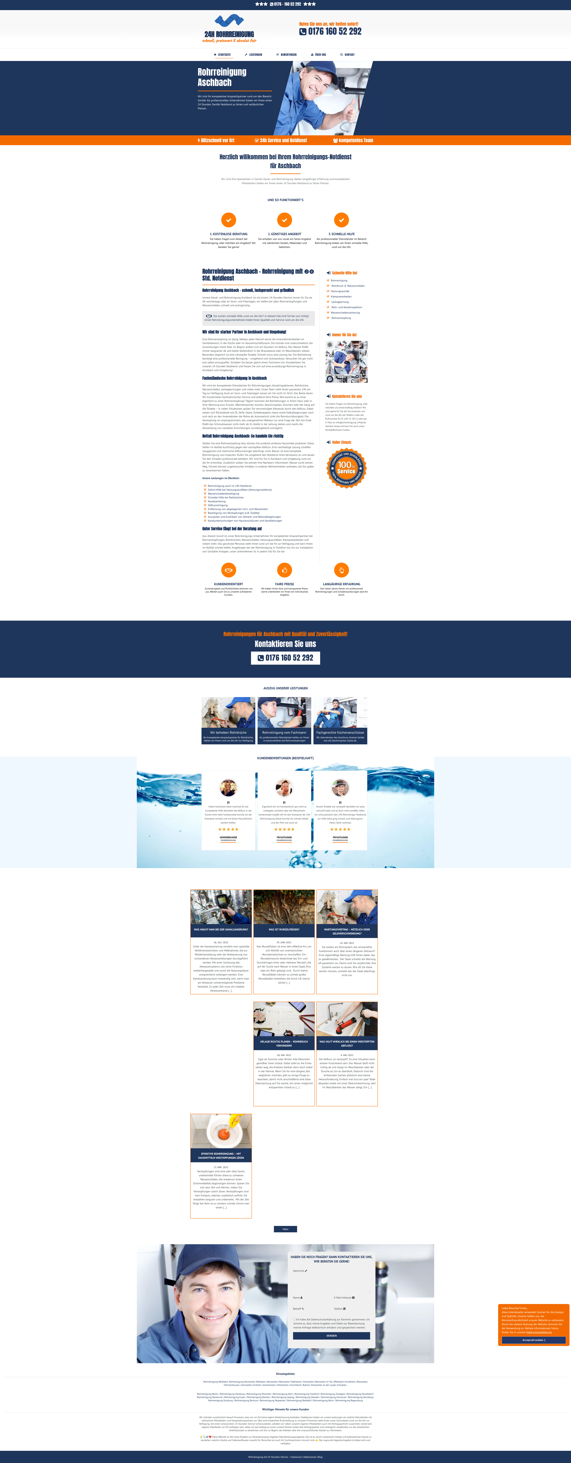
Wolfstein (261, 1381)
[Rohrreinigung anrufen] (285, 1461)
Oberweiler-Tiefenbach (290, 1381)
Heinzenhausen (232, 1384)
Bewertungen (289, 55)
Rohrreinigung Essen (234, 1397)
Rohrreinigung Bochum (246, 1400)
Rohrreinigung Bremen (258, 1397)
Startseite (224, 55)
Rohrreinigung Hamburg (232, 1393)
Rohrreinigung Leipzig (283, 1397)
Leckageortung (340, 302)
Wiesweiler (361, 1381)
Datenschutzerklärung (539, 1332)
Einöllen (257, 1384)
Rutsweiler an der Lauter (323, 1384)
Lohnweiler (246, 1384)
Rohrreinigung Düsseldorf (360, 1393)
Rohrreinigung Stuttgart (333, 1393)
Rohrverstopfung (341, 318)
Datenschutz (309, 1456)
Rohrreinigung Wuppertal (272, 1400)
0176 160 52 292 (333, 31)
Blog (320, 1456)
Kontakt (350, 55)
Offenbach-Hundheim (344, 1381)
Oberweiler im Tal (323, 1381)
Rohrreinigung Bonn (323, 1400)
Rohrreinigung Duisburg (220, 1400)
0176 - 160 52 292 (287, 4)
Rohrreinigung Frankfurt (307, 1393)
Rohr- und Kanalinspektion (347, 307)
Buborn (306, 1384)
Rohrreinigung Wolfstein (215, 1381)
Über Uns (320, 55)
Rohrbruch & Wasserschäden (348, 285)
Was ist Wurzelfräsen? (284, 929)
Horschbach (296, 1384)
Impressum (296, 1456)
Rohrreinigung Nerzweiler (242, 1381)
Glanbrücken (268, 1384)
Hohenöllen (282, 1384)
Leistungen (255, 55)
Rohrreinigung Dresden (307, 1397)
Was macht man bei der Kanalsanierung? (221, 929)
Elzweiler (341, 1384)
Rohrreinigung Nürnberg (360, 1397)
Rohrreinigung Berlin (207, 1393)
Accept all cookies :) (534, 1340)
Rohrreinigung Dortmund (209, 1397)
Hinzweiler (308, 1381)
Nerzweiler (272, 1381)
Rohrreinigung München (258, 1393)
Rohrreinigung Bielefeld (299, 1400)
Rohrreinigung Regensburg (349, 1400)
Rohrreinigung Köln (283, 1393)
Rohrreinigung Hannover (333, 1397)
